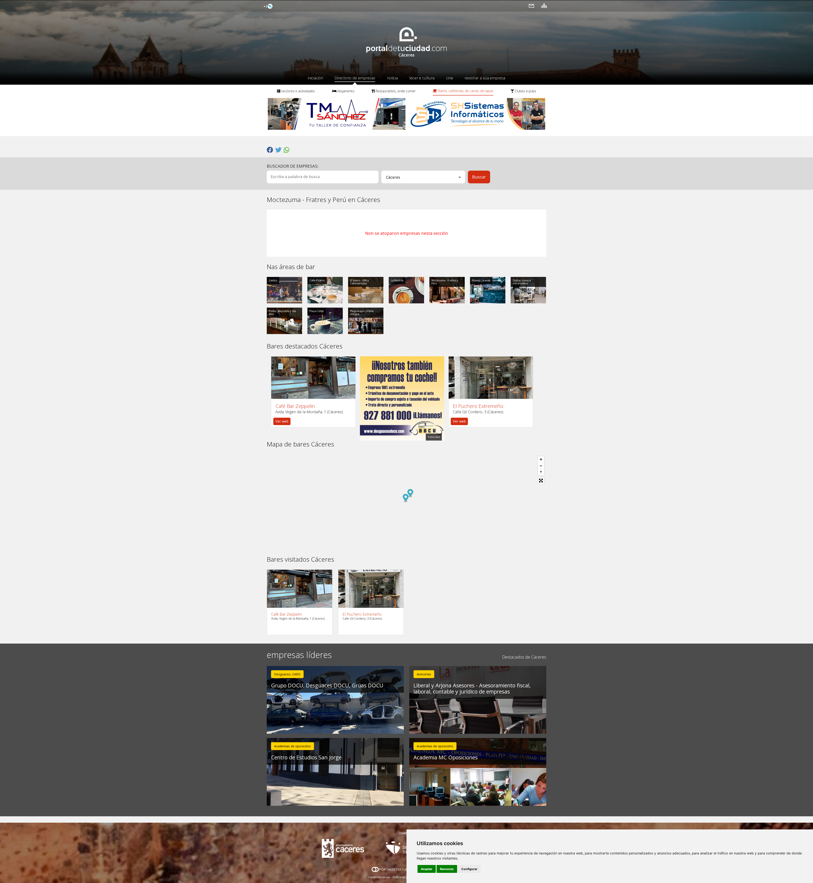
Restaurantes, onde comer (395, 91)
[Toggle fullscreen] (541, 480)
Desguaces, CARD (287, 674)
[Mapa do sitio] (544, 5)
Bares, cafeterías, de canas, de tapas (465, 90)
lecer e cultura (421, 77)
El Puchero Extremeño (478, 406)
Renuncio (447, 869)
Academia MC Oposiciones (445, 757)
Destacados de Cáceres (524, 657)
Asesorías (424, 674)
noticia (392, 77)
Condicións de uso (379, 877)
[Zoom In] (541, 459)
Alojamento (345, 91)
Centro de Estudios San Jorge (306, 757)
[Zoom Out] (541, 466)
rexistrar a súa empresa (485, 77)
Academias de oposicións (292, 746)
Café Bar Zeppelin (295, 406)
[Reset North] (541, 472)
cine (449, 77)
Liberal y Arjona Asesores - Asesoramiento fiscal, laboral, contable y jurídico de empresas (472, 688)
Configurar (469, 869)
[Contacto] (531, 5)
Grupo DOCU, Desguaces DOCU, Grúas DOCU (327, 685)
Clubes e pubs (525, 91)
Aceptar (426, 869)
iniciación (315, 77)
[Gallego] (267, 6)
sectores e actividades (297, 91)
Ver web (281, 421)
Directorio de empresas (355, 77)
